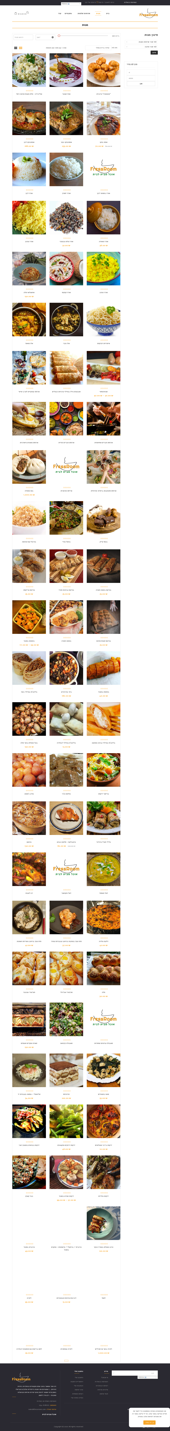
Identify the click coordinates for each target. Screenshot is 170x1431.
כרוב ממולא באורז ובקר (103, 1247)
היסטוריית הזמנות (77, 1381)
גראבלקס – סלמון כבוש (66, 842)
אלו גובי (66, 343)
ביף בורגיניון (66, 692)
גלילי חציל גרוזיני (103, 842)
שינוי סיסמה (79, 1389)
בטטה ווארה (66, 641)
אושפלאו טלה (29, 292)
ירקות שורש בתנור (66, 1196)
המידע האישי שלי (77, 1398)
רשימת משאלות (77, 1394)
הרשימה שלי (91, 2)
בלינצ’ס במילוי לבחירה (66, 743)
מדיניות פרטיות (102, 1389)
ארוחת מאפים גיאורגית (29, 442)
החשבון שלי (79, 1377)
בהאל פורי (66, 542)
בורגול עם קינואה (29, 542)
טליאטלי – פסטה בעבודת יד (29, 1094)
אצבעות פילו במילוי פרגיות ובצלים (66, 391)
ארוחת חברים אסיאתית (103, 442)
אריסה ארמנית (66, 491)
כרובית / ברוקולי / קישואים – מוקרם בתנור (66, 1248)
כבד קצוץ (29, 1196)
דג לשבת (29, 893)
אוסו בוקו (103, 142)
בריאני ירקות (103, 794)
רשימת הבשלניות (102, 1386)
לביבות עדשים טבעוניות (66, 1298)
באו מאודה (29, 491)
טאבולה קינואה (66, 1043)
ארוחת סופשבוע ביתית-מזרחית (103, 491)
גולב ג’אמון (29, 794)
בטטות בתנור (29, 641)
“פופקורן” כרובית (103, 94)
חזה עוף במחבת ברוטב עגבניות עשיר (66, 941)
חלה (103, 992)
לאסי (104, 1298)
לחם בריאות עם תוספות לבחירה (29, 1349)
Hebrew (65, 4)
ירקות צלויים (103, 1196)
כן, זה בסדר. (149, 1422)
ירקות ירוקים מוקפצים (66, 1145)
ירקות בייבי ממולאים (103, 1145)
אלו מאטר (29, 343)
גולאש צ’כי (66, 794)
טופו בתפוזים (103, 1094)
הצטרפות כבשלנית (130, 2)
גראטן (29, 842)
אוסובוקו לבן (29, 142)
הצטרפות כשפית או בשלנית (46, 1401)
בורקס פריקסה (29, 590)
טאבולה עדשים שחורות (103, 1043)
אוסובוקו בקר (66, 142)
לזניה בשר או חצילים (103, 1349)
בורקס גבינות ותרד (66, 590)
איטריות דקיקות (103, 343)
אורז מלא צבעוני (66, 241)
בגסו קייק (104, 542)
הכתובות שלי (78, 1386)
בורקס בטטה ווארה (103, 590)
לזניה (29, 1298)
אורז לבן (29, 193)
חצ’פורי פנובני (29, 992)
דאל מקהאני (66, 893)
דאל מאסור (103, 893)
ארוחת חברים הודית (66, 442)
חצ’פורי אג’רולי (66, 992)
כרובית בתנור (29, 1247)
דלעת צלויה (103, 941)
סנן (141, 83)
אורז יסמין (66, 193)
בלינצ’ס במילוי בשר (29, 692)
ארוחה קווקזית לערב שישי (29, 391)
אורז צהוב (29, 241)
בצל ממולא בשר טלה (29, 743)
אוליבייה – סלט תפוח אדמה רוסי (29, 94)
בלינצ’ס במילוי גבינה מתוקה (103, 743)
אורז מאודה (103, 241)
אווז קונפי (66, 94)
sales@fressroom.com (37, 1409)
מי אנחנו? (104, 1377)
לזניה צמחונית (66, 1349)
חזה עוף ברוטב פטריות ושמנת (29, 941)
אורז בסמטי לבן (103, 193)
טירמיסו (66, 1094)
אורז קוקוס (66, 292)
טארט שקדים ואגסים (29, 1043)
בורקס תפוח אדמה (103, 641)
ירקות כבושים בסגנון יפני (29, 1145)
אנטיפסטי (104, 391)
